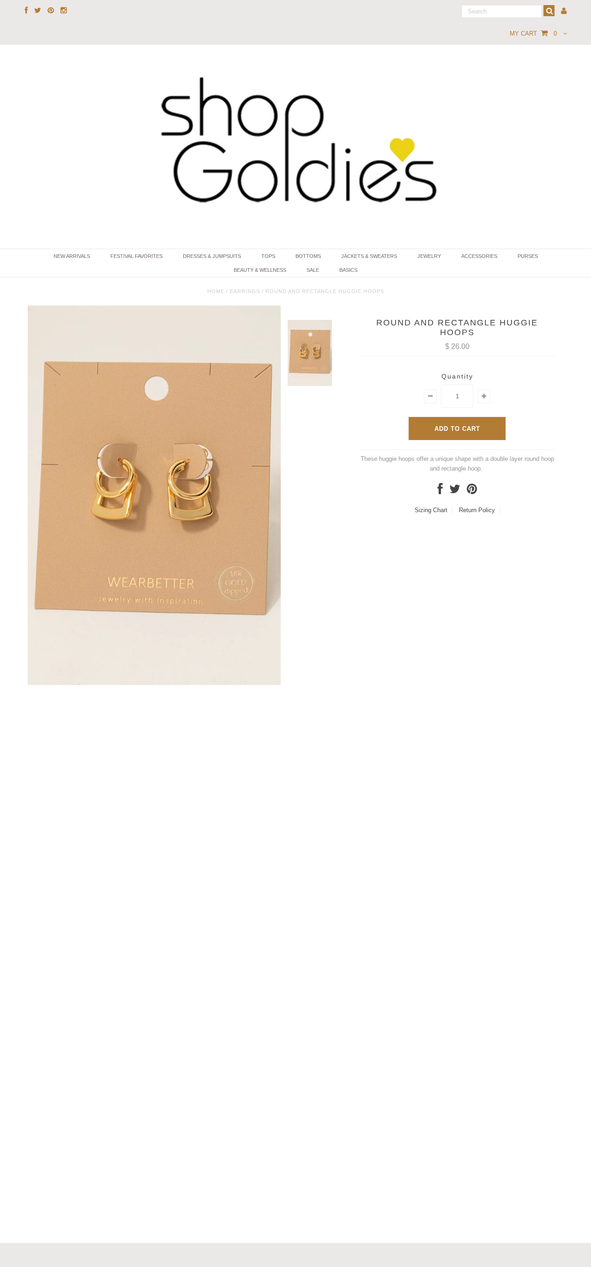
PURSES (528, 256)
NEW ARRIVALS (72, 256)
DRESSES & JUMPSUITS (212, 256)
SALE (313, 270)
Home (215, 291)
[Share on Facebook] (440, 491)
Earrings (245, 291)
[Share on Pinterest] (472, 491)
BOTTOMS (308, 256)
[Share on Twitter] (454, 491)
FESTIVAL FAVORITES (136, 256)
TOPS (268, 256)
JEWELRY (429, 256)
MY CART (533, 33)
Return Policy (477, 510)
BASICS (348, 270)
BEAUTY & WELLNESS (260, 270)
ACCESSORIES (479, 256)
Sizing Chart (431, 510)
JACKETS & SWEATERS (369, 256)
